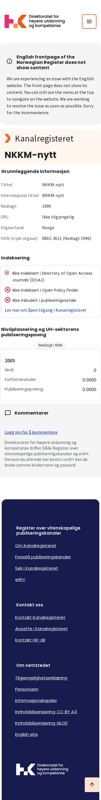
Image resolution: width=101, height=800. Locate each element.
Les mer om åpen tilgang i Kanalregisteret (45, 310)
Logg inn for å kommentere (31, 432)
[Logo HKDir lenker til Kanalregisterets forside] (38, 21)
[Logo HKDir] (50, 770)
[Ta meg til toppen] (92, 784)
